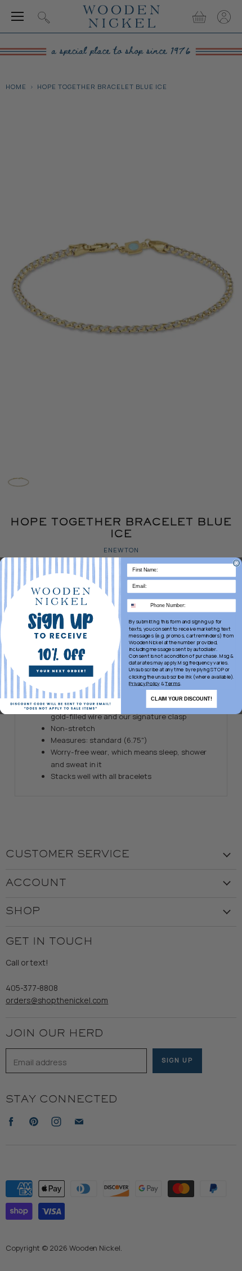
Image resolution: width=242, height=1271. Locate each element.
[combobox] (137, 605)
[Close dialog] (237, 563)
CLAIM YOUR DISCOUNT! (181, 698)
